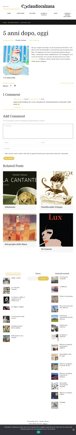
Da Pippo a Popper (17, 307)
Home (5, 22)
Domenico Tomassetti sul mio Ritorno (66, 317)
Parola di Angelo (66, 83)
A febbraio (63, 286)
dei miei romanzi (13, 22)
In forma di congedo (64, 278)
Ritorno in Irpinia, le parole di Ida (66, 364)
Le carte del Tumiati (15, 288)
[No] (74, 430)
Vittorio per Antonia (63, 326)
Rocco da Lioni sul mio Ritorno (66, 306)
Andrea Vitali (11, 77)
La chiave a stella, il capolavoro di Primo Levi (18, 298)
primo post (35, 59)
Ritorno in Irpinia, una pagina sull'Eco (66, 346)
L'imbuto (62, 402)
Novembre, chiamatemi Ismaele (64, 384)
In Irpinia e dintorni (63, 335)
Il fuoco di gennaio (66, 296)
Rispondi (17, 107)
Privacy (45, 423)
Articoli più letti (13, 274)
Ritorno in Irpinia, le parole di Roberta (66, 375)
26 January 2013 (8, 40)
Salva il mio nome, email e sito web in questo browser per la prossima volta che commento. (36, 153)
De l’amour (46, 249)
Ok (38, 432)
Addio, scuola (16, 278)
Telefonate (10, 207)
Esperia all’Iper (9, 83)
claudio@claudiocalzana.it (11, 9)
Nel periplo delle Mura (16, 244)
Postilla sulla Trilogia (51, 207)
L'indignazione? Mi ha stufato (17, 327)
